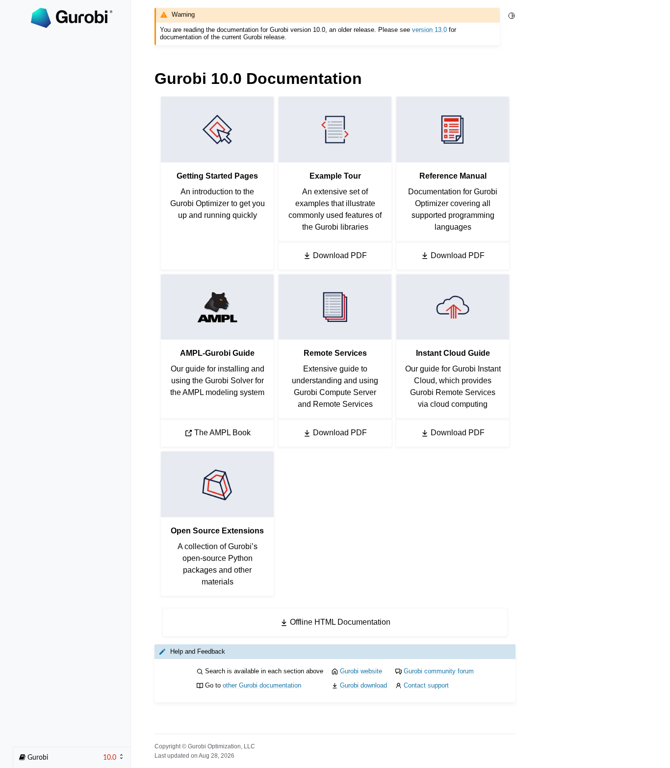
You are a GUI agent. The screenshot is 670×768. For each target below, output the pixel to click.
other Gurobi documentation (262, 685)
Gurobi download (363, 685)
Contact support (426, 685)
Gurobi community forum (439, 671)
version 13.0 (429, 29)
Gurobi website (361, 671)
